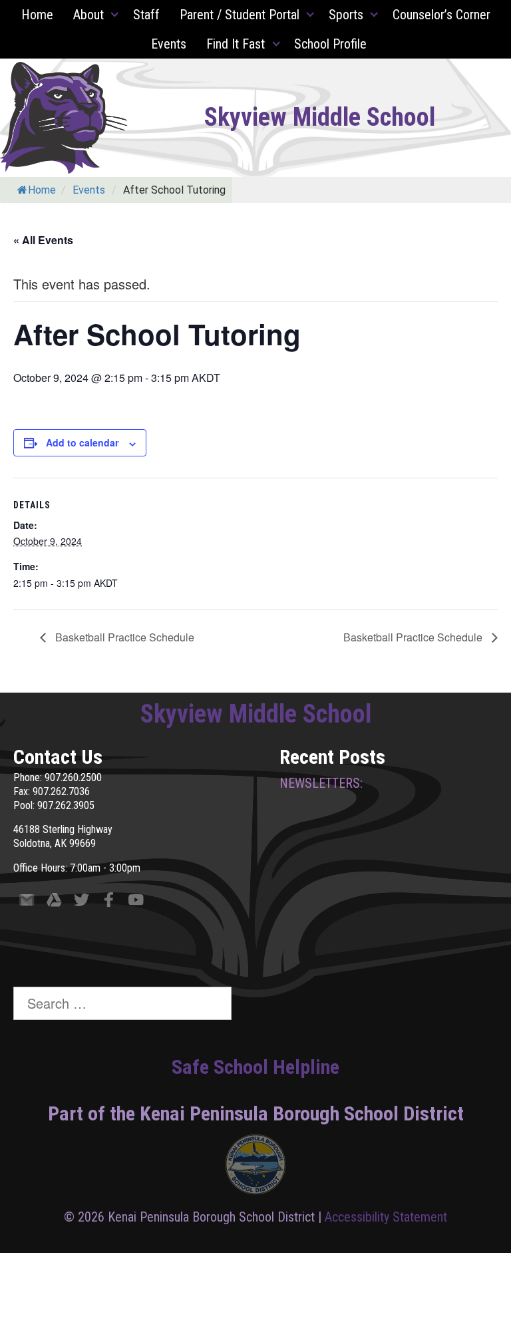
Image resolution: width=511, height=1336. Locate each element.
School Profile (330, 44)
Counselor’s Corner (441, 15)
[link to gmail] (27, 902)
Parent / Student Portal (239, 15)
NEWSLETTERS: (321, 783)
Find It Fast (235, 44)
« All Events (43, 240)
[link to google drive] (54, 902)
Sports (346, 15)
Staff (146, 15)
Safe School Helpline (255, 1067)
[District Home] (255, 1168)
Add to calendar (82, 442)
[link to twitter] (81, 902)
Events (168, 44)
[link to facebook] (108, 902)
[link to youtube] (136, 902)
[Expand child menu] (115, 14)
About (88, 15)
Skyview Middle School (319, 117)
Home (37, 15)
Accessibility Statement (386, 1217)
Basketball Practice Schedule (123, 637)
